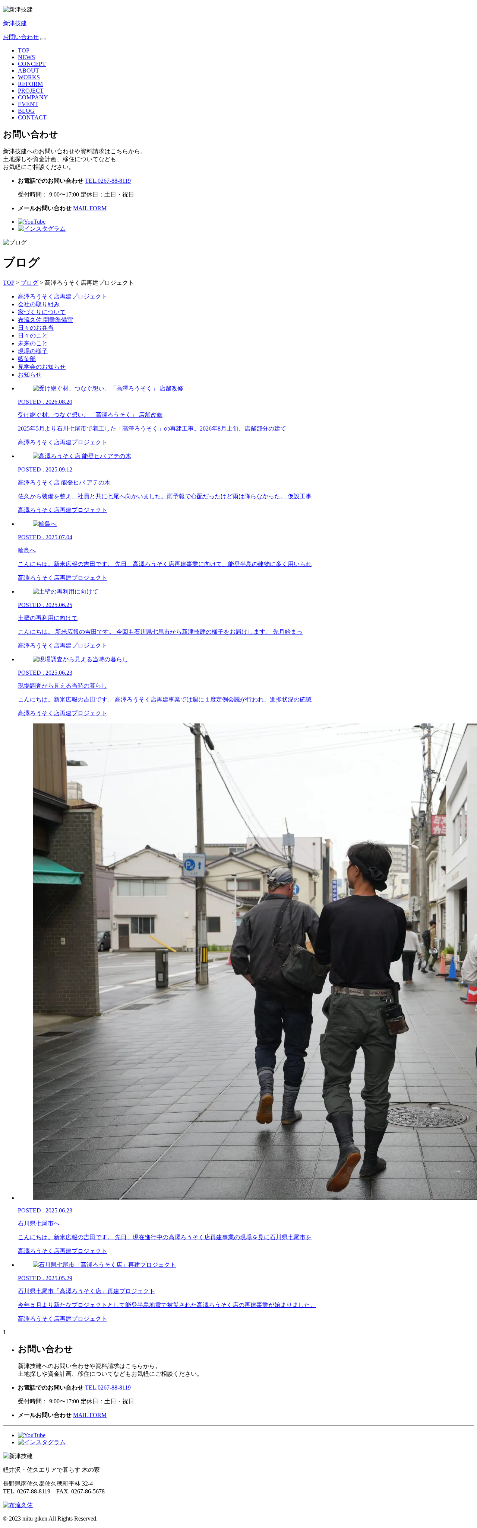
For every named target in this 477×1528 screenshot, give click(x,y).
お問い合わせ (21, 37)
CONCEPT (32, 64)
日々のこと (33, 335)
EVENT (28, 104)
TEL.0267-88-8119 (108, 181)
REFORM (30, 84)
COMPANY (33, 97)
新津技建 (15, 23)
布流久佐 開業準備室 (45, 320)
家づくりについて (42, 312)
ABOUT (28, 70)
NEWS (26, 57)
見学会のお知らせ (42, 367)
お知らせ (30, 374)
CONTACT (32, 117)
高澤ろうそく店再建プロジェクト (62, 296)
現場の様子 (33, 351)
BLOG (26, 111)
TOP (23, 50)
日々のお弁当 (36, 328)
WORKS (29, 77)
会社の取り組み (39, 304)
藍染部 (27, 359)
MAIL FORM (90, 208)
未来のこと (33, 343)
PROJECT (31, 90)
